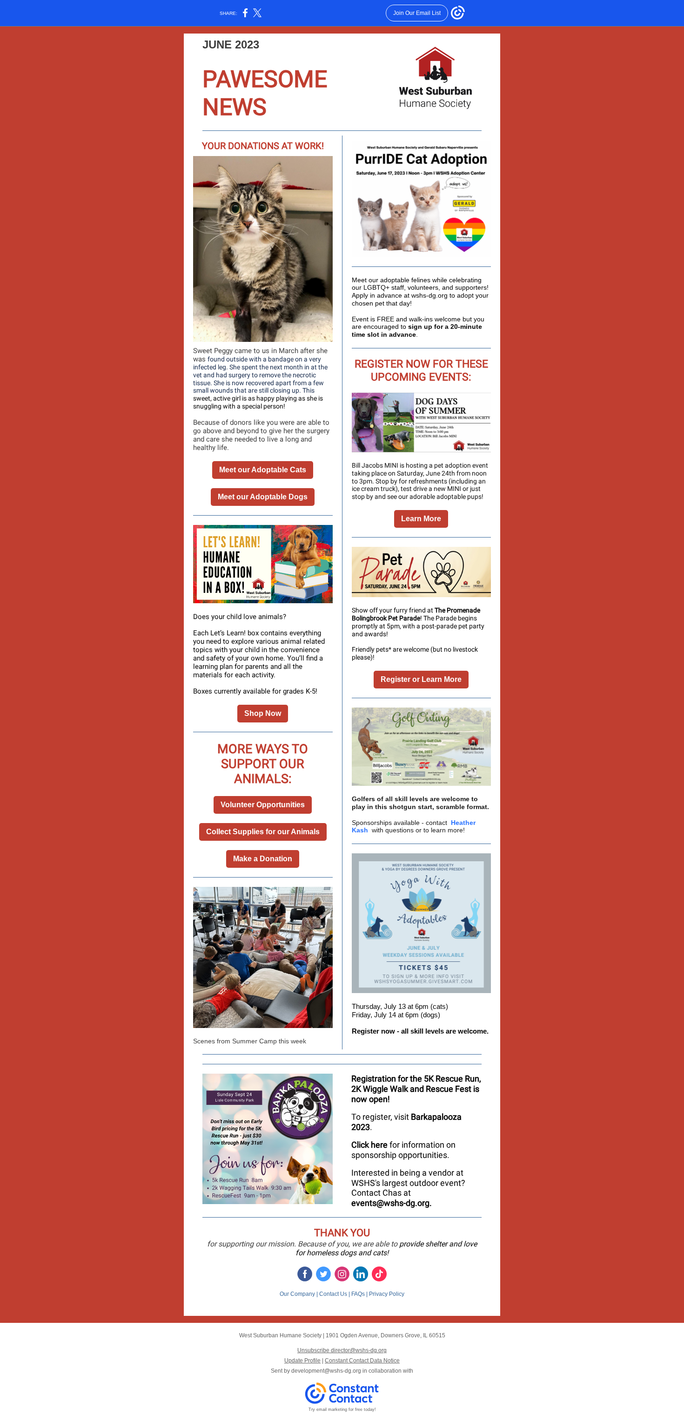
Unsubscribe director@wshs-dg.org (342, 1350)
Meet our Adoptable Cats (262, 470)
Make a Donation (262, 859)
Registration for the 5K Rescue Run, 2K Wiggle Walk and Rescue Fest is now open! (416, 1088)
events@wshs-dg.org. (392, 1203)
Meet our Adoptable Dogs (263, 497)
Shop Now (262, 713)
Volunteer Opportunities (263, 805)
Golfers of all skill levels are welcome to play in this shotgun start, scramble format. (420, 802)
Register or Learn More (421, 679)
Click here (369, 1145)
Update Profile (302, 1360)
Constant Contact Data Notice (362, 1360)
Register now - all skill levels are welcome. (420, 1031)
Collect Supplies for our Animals (263, 832)
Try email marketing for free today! (342, 1409)
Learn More (421, 519)
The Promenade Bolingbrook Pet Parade (416, 614)
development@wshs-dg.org (326, 1371)
